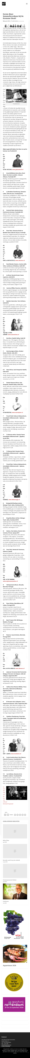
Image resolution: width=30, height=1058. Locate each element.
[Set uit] (28, 1052)
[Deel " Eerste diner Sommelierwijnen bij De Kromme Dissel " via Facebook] (5, 814)
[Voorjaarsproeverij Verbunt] (15, 871)
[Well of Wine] (15, 831)
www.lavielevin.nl (16, 753)
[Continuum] (15, 891)
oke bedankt (11, 1055)
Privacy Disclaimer (6, 1046)
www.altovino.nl (20, 260)
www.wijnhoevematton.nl (10, 581)
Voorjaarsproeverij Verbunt (9, 880)
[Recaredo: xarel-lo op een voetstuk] (15, 851)
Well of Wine (6, 840)
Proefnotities (14, 21)
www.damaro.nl (19, 668)
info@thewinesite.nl (6, 1045)
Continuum (6, 901)
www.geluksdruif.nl (17, 169)
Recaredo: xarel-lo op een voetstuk (11, 860)
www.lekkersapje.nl (14, 499)
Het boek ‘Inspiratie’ (8, 804)
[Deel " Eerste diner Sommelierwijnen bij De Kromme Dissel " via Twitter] (8, 814)
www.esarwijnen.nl (17, 412)
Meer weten (19, 1055)
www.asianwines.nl (13, 334)
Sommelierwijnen (4, 790)
